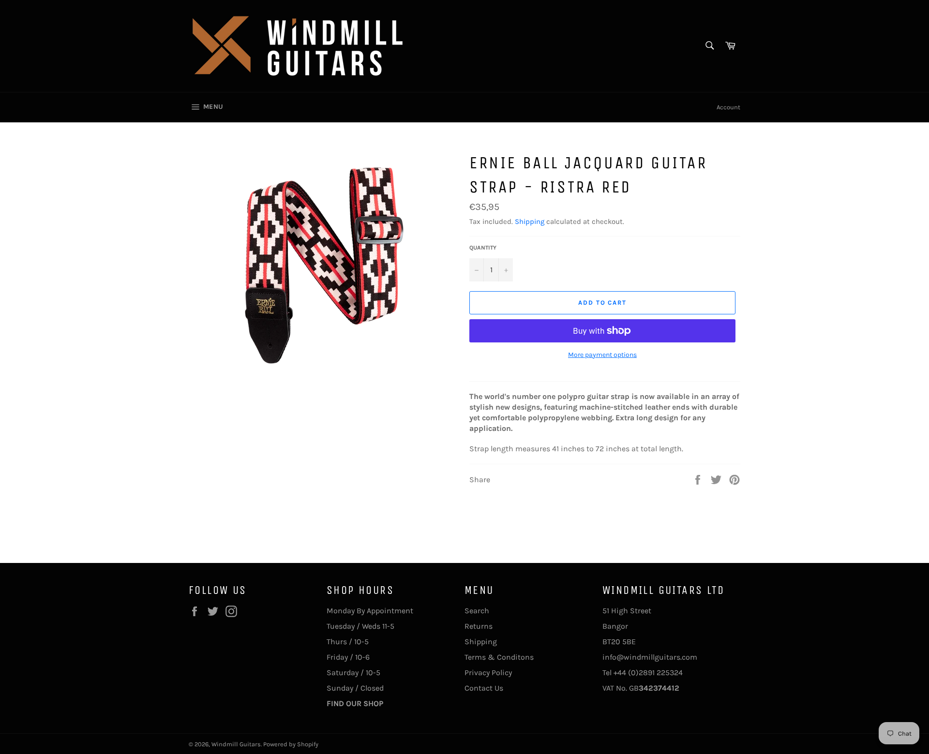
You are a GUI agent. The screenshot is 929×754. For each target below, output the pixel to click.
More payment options (602, 355)
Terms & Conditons (499, 657)
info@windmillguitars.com (649, 657)
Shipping (529, 221)
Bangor (615, 626)
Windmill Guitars (236, 744)
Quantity (482, 247)
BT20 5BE (619, 641)
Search (476, 610)
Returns (478, 626)
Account (728, 107)
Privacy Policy (488, 672)
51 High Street (626, 610)
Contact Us (483, 688)
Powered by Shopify (290, 744)
